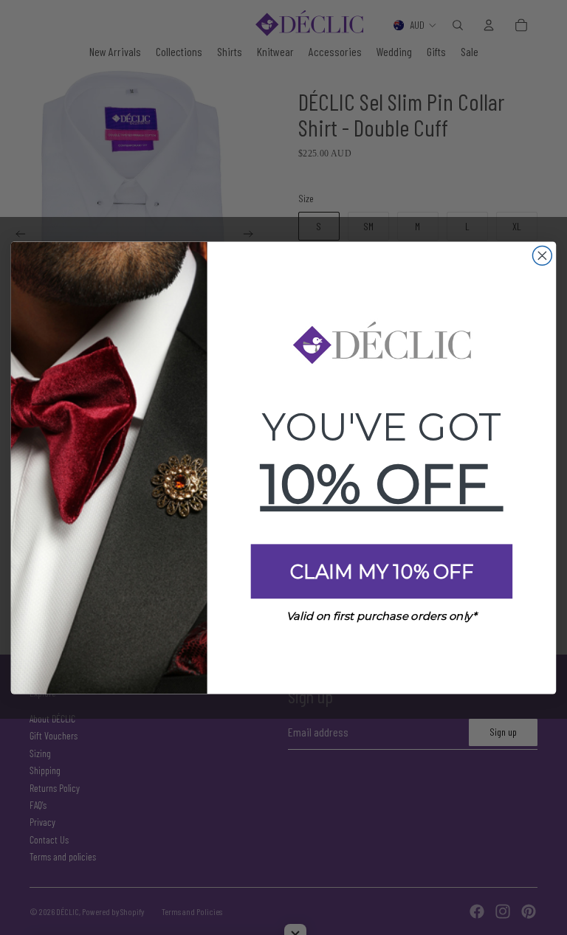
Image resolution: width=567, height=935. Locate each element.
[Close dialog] (541, 255)
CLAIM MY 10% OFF (381, 571)
